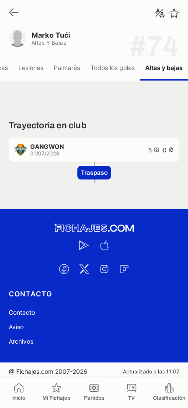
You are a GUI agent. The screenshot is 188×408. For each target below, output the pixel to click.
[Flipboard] (124, 268)
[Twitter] (84, 268)
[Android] (84, 245)
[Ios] (104, 245)
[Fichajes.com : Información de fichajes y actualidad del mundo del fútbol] (94, 228)
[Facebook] (63, 268)
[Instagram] (104, 268)
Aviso (16, 327)
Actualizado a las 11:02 (151, 371)
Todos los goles (113, 67)
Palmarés (67, 67)
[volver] (14, 13)
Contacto (22, 312)
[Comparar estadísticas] (160, 13)
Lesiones (30, 67)
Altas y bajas (164, 67)
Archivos (21, 341)
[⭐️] (174, 13)
